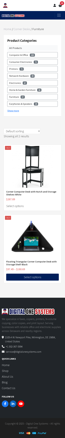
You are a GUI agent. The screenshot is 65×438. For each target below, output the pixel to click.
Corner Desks (22, 29)
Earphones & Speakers (23, 103)
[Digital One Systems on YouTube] (21, 403)
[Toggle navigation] (59, 15)
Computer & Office (21, 54)
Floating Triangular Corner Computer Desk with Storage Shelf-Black (31, 263)
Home (7, 29)
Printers (16, 68)
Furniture (16, 96)
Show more (13, 110)
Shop (5, 371)
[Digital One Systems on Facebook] (5, 403)
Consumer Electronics (23, 61)
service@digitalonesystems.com (23, 351)
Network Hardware (21, 75)
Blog (5, 382)
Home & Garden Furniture (24, 89)
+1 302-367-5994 (14, 346)
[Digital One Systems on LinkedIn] (13, 403)
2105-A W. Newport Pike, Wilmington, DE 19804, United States (30, 339)
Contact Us (8, 388)
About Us (7, 376)
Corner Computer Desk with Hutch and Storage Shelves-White (31, 193)
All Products (15, 47)
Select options (15, 206)
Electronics (17, 82)
